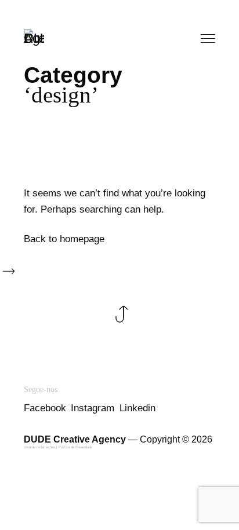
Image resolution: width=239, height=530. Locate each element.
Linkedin (137, 408)
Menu (209, 39)
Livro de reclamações (39, 447)
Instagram (92, 408)
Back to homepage (64, 238)
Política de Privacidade (75, 447)
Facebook (45, 408)
